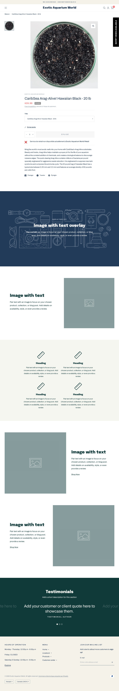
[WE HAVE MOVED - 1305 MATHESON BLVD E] (59, 2)
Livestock (46, 653)
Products (46, 656)
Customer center (48, 660)
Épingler (54, 175)
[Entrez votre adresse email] (112, 662)
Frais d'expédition (30, 106)
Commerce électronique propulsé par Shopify (53, 676)
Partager (30, 175)
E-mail (82, 658)
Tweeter (42, 175)
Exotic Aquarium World (59, 7)
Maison (7, 14)
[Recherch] (104, 8)
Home (44, 649)
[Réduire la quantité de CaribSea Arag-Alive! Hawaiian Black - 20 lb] (26, 134)
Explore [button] (8, 665)
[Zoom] (93, 26)
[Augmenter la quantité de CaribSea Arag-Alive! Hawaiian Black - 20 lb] (33, 134)
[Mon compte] (108, 8)
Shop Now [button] (75, 474)
